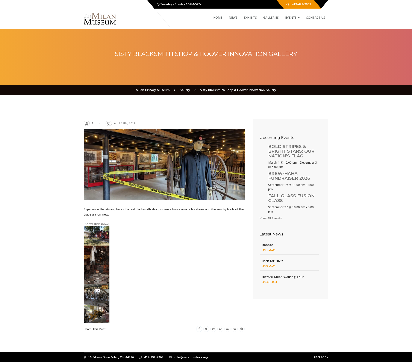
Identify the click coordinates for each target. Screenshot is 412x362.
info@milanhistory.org (191, 357)
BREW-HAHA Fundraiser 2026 (289, 176)
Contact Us (315, 17)
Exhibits (250, 17)
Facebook (321, 357)
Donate (267, 245)
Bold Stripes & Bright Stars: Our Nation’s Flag (291, 151)
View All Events (271, 218)
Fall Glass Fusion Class (291, 198)
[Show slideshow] (96, 224)
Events (291, 17)
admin (96, 123)
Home (217, 17)
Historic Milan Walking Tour (283, 277)
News (233, 17)
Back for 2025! (272, 261)
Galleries (271, 17)
